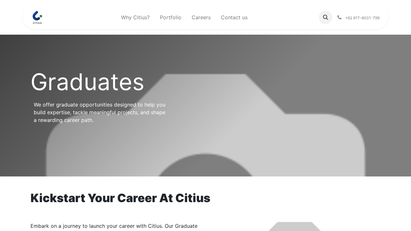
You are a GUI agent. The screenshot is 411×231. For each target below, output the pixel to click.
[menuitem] (135, 17)
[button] (325, 17)
